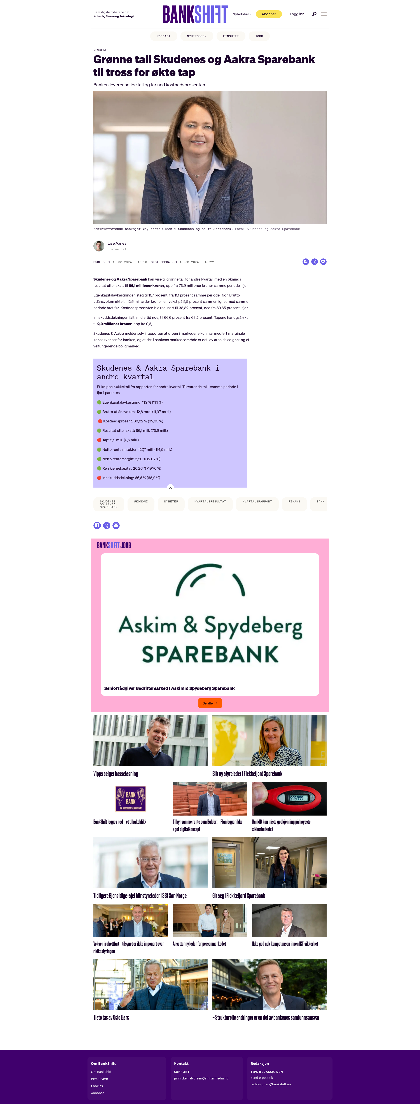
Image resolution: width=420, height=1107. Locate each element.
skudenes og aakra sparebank (109, 504)
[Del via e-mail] (323, 261)
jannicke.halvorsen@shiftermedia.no (201, 1078)
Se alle (208, 703)
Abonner (268, 13)
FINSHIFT (231, 36)
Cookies (97, 1086)
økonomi (141, 501)
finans (294, 501)
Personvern (99, 1079)
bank (321, 501)
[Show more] (170, 487)
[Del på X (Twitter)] (314, 261)
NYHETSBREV (197, 36)
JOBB (259, 36)
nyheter (171, 501)
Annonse (97, 1093)
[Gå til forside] (195, 14)
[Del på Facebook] (306, 261)
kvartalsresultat (210, 501)
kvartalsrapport (257, 501)
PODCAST (164, 36)
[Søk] (314, 13)
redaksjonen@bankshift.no (271, 1084)
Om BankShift (101, 1072)
